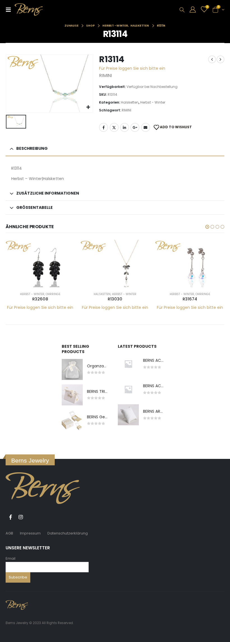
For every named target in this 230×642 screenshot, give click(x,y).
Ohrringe (53, 294)
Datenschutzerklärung (67, 533)
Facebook (103, 127)
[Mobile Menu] (10, 9)
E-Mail (145, 127)
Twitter (114, 127)
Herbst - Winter (152, 102)
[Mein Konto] (192, 9)
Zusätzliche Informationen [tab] (47, 193)
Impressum (30, 533)
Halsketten (130, 102)
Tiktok (31, 517)
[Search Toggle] (182, 9)
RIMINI (126, 110)
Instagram (21, 517)
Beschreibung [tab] (32, 148)
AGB (9, 533)
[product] (40, 263)
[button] (207, 226)
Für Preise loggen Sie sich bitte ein (132, 68)
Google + (134, 127)
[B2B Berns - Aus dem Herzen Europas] (29, 9)
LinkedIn (124, 127)
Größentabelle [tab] (34, 207)
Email (10, 558)
